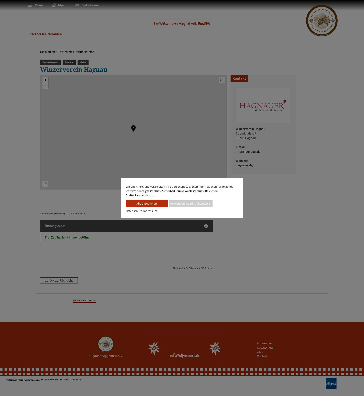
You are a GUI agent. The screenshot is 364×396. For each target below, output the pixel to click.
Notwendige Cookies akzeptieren (191, 203)
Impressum (150, 211)
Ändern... (148, 195)
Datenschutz (134, 211)
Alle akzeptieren (146, 203)
